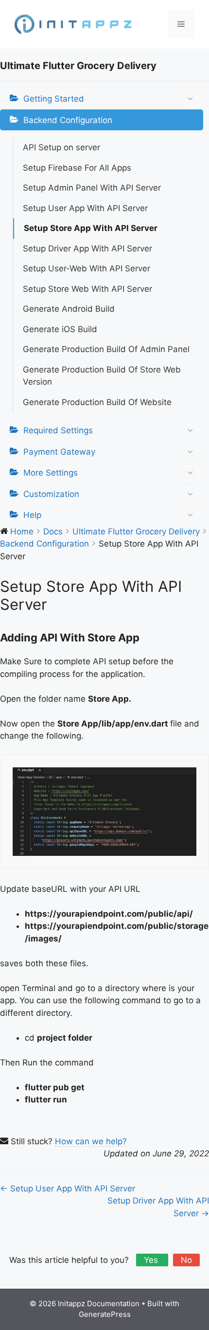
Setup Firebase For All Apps (77, 168)
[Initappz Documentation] (73, 24)
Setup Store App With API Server (90, 228)
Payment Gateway (59, 452)
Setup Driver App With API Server (87, 248)
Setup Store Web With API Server (87, 289)
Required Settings (58, 430)
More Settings (50, 473)
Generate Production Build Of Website (97, 402)
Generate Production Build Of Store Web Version (102, 376)
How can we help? (91, 1141)
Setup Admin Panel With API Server (92, 188)
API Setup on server (61, 147)
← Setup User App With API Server (67, 1188)
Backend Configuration (67, 120)
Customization (51, 494)
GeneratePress (105, 1314)
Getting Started (53, 99)
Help (32, 515)
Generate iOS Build (60, 329)
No (186, 1260)
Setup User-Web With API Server (86, 268)
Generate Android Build (69, 309)
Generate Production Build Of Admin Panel (106, 349)
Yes (152, 1260)
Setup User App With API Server (85, 208)
